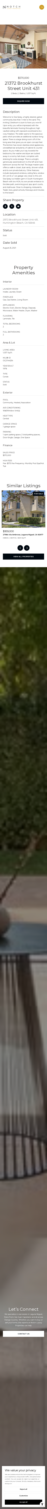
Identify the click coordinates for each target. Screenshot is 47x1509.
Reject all (23, 1489)
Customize (23, 1496)
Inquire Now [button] (23, 101)
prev (20, 548)
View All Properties (23, 556)
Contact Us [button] (23, 1334)
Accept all (23, 1502)
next (27, 548)
